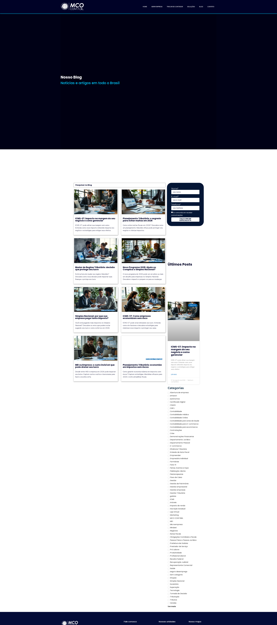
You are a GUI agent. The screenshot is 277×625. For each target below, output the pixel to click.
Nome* (174, 188)
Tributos (111, 213)
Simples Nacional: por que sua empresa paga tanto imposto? (91, 317)
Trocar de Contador (175, 6)
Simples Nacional (155, 261)
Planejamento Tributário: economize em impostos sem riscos (142, 366)
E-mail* (175, 196)
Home (145, 6)
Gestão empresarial (107, 359)
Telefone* (176, 204)
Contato (210, 6)
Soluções (191, 6)
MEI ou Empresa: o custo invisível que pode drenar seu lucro (95, 366)
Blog (201, 6)
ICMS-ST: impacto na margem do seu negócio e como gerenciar (95, 219)
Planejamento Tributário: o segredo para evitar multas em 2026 (142, 219)
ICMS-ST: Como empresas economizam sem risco (137, 317)
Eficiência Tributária (154, 213)
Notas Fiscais (156, 310)
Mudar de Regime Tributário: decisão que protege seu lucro (95, 268)
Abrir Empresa (156, 6)
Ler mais (174, 374)
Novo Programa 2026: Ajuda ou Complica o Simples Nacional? (139, 268)
